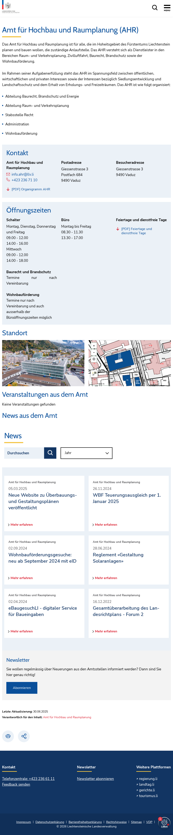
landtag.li (146, 784)
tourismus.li (148, 795)
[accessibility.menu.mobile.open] (167, 8)
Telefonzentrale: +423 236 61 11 (28, 778)
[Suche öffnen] (154, 8)
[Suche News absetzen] (50, 453)
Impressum (23, 822)
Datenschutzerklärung (49, 822)
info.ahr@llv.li (23, 174)
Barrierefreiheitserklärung (85, 822)
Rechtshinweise (116, 822)
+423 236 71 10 (24, 180)
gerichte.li (147, 790)
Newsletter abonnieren (95, 778)
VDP (149, 822)
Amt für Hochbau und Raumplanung (67, 717)
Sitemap (136, 822)
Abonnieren (22, 688)
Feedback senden (16, 784)
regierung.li (148, 778)
